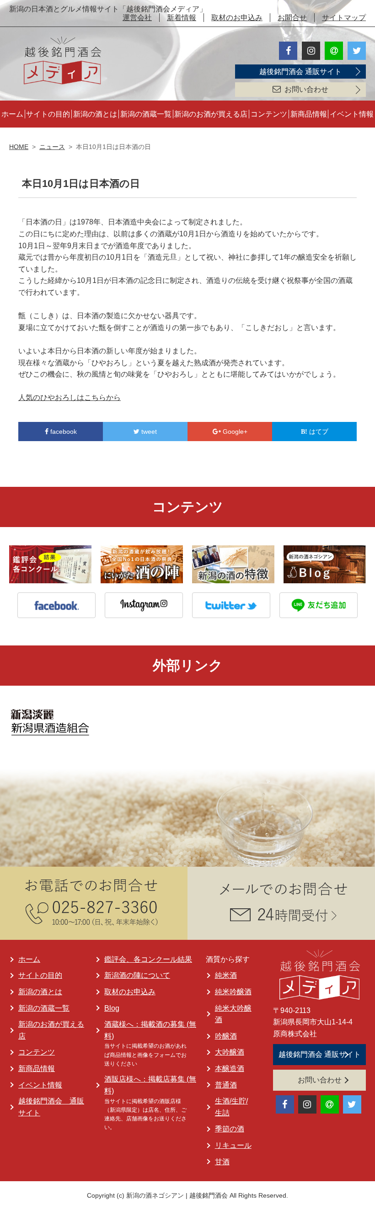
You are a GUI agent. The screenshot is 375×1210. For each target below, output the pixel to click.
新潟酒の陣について (137, 975)
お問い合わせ (306, 89)
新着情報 (181, 17)
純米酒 (226, 975)
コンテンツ (269, 114)
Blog (111, 1008)
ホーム (12, 114)
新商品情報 (308, 114)
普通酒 (226, 1085)
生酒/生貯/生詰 (231, 1107)
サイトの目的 (48, 114)
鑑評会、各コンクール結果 (148, 959)
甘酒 (222, 1162)
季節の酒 (229, 1129)
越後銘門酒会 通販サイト (300, 71)
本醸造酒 (229, 1068)
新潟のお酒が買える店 (210, 114)
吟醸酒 (226, 1036)
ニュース (52, 146)
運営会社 (137, 17)
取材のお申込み (236, 17)
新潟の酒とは (95, 114)
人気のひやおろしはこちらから (69, 397)
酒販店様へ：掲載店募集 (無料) (150, 1085)
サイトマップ (344, 17)
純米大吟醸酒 (233, 1014)
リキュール (233, 1145)
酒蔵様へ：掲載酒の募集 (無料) (150, 1030)
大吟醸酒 (229, 1052)
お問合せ (292, 17)
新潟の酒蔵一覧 (145, 114)
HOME (18, 146)
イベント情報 (352, 114)
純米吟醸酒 (233, 992)
